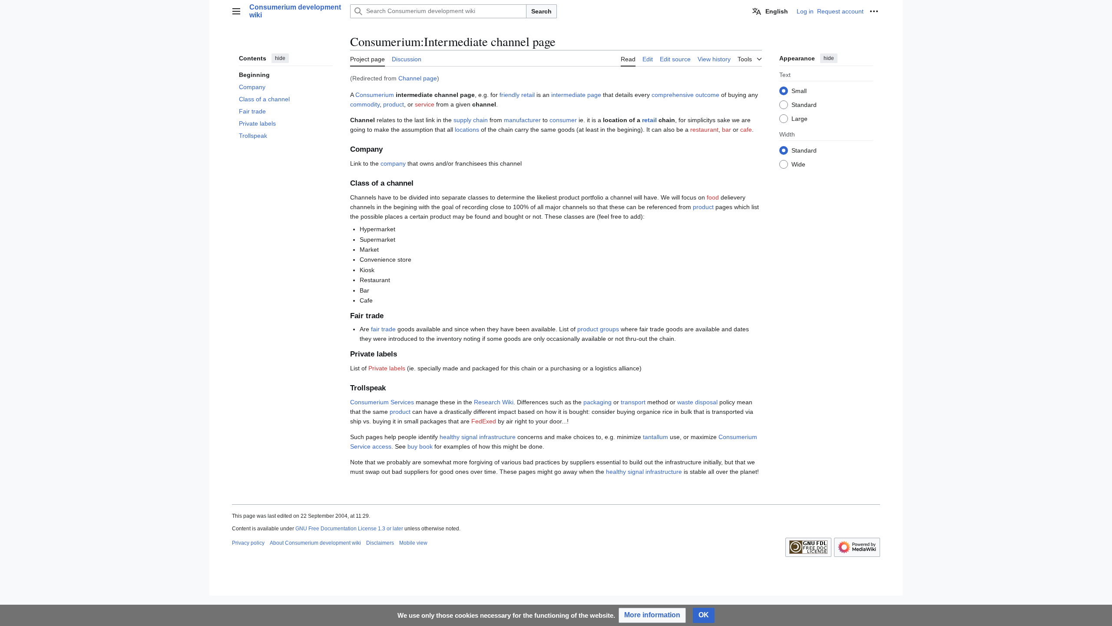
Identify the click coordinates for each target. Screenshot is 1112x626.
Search (541, 11)
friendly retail (517, 94)
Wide (798, 164)
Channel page (417, 78)
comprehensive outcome (685, 94)
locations (467, 129)
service (424, 104)
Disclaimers (380, 543)
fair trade (383, 329)
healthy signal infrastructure (478, 436)
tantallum (655, 436)
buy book (420, 446)
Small (799, 90)
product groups (598, 329)
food (713, 197)
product (393, 104)
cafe (746, 129)
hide (280, 58)
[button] (236, 11)
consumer (563, 120)
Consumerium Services (382, 402)
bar (726, 129)
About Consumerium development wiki (315, 543)
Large (799, 118)
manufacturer (522, 120)
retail (649, 120)
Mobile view (413, 543)
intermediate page (576, 94)
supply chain (470, 120)
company (393, 163)
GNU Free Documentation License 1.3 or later (349, 529)
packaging (597, 402)
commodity (365, 104)
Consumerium (374, 94)
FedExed (483, 421)
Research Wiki (493, 402)
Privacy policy (248, 543)
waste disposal (697, 402)
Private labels (386, 368)
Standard (804, 104)
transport (633, 402)
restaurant (704, 129)
